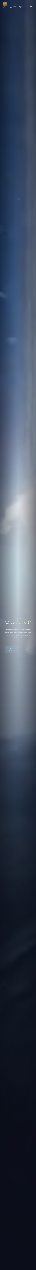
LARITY (14, 7)
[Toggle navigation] (31, 6)
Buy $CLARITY (11, 649)
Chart (26, 649)
